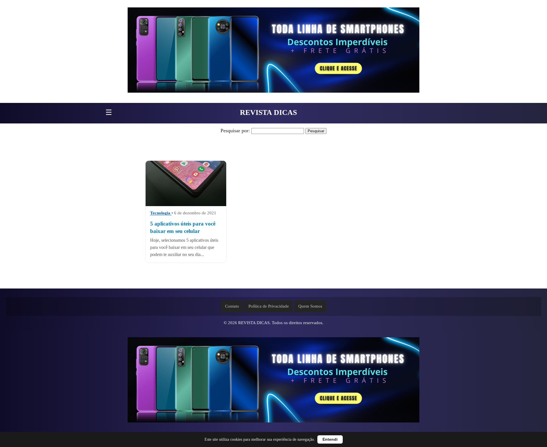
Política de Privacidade (268, 306)
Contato (232, 306)
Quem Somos (310, 306)
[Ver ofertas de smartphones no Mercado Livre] (273, 51)
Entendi (330, 439)
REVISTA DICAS (268, 112)
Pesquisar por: (235, 130)
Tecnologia (161, 213)
